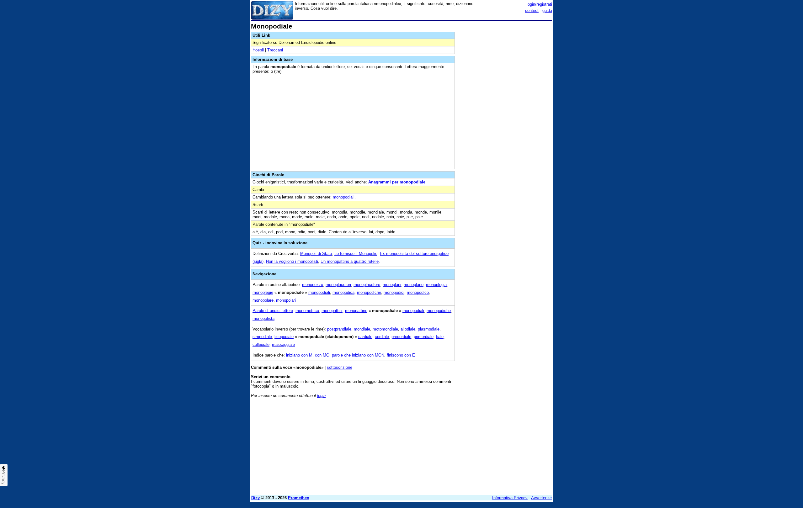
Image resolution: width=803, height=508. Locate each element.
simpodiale (262, 336)
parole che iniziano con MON (358, 355)
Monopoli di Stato (316, 253)
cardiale (365, 336)
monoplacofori (338, 284)
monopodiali (343, 197)
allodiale (408, 329)
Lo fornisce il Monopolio (355, 253)
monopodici (394, 292)
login (321, 395)
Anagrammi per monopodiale (396, 182)
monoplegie (263, 292)
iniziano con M (299, 355)
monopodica (343, 292)
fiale (440, 336)
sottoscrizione (339, 367)
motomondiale (385, 329)
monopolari (286, 300)
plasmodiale (428, 329)
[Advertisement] (505, 117)
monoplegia (436, 284)
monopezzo (312, 284)
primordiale (423, 336)
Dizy (255, 497)
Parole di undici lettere (273, 310)
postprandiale (339, 329)
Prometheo (298, 497)
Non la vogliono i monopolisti (292, 261)
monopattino (356, 310)
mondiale (362, 329)
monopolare (263, 300)
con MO (322, 355)
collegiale (261, 344)
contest (532, 10)
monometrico (307, 310)
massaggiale (283, 344)
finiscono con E (401, 355)
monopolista (263, 318)
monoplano (413, 284)
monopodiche (369, 292)
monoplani (392, 284)
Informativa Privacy (510, 497)
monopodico (418, 292)
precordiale (401, 336)
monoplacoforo (367, 284)
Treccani (275, 50)
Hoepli (258, 50)
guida (547, 10)
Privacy (4, 477)
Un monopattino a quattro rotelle (350, 261)
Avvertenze (541, 497)
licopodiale (284, 336)
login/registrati (539, 4)
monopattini (332, 310)
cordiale (382, 336)
